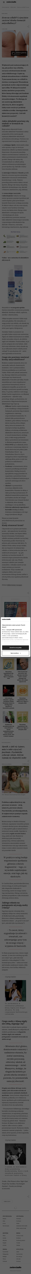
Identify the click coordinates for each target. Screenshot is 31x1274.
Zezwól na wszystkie (15, 647)
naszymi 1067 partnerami (14, 629)
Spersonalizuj (15, 653)
